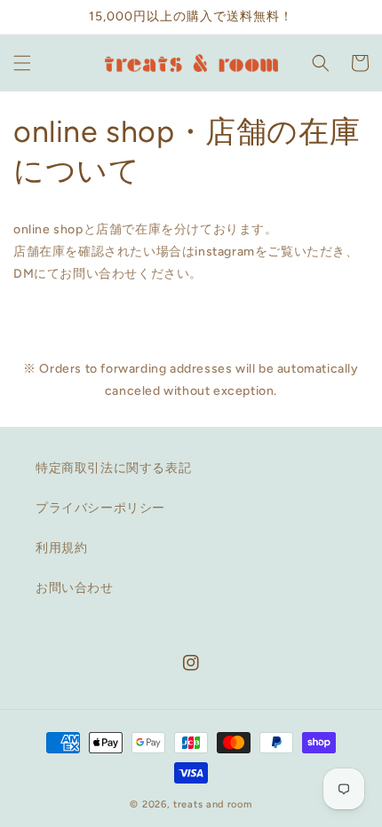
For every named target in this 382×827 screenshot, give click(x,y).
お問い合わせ (75, 587)
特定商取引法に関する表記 (113, 468)
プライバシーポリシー (100, 508)
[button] (22, 63)
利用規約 (61, 547)
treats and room (212, 804)
